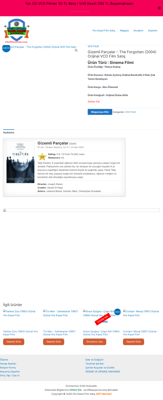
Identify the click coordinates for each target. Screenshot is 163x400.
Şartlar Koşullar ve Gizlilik (99, 367)
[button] (76, 50)
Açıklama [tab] (8, 132)
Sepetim (152, 30)
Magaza (124, 30)
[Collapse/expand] (159, 8)
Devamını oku (94, 341)
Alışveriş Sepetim (10, 371)
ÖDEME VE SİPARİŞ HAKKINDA (102, 371)
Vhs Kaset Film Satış (103, 30)
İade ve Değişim (94, 359)
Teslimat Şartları (94, 363)
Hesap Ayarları (8, 363)
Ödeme (4, 359)
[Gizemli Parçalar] (20, 162)
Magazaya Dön (100, 111)
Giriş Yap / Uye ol (9, 375)
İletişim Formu (8, 367)
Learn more (79, 11)
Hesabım (138, 30)
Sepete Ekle (14, 341)
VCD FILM (93, 46)
